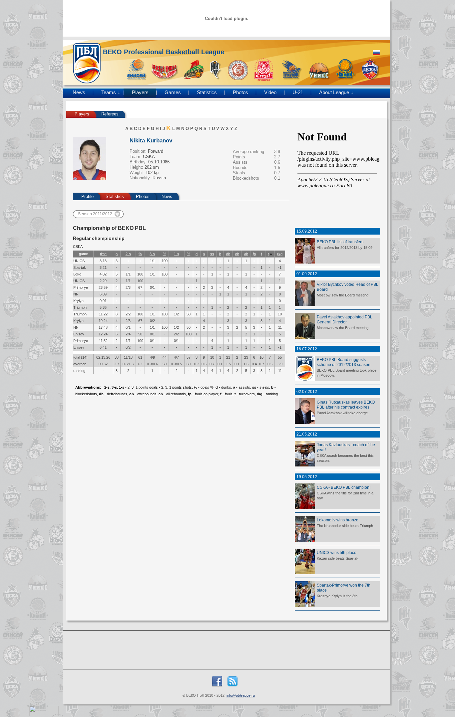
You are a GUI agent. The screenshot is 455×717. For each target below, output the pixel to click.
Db (228, 254)
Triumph (80, 307)
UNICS (79, 261)
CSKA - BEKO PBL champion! (343, 487)
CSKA (149, 156)
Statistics (207, 92)
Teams (108, 92)
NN (76, 294)
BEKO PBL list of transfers (340, 242)
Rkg (279, 254)
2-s (128, 254)
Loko (77, 274)
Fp (254, 254)
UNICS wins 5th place (336, 552)
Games (173, 92)
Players (140, 92)
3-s (152, 254)
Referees (110, 113)
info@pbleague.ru (241, 695)
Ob (237, 254)
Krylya (78, 301)
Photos (240, 92)
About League (334, 92)
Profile (87, 196)
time (103, 254)
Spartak (79, 267)
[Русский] (376, 52)
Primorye (80, 287)
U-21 (297, 92)
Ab (246, 254)
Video (270, 92)
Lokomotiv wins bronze (337, 520)
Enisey (78, 334)
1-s (176, 254)
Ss (212, 254)
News (79, 92)
